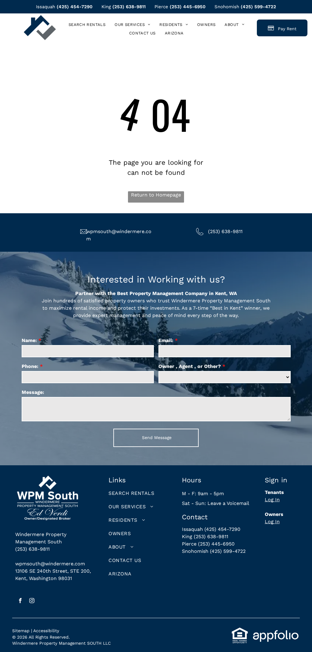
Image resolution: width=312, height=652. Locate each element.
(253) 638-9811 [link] (129, 6)
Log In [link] (272, 500)
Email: (165, 340)
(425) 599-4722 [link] (258, 6)
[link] (174, 33)
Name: (29, 340)
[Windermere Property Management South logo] (39, 18)
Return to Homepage (156, 195)
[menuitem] (87, 24)
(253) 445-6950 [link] (188, 6)
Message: (33, 392)
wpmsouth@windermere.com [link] (50, 564)
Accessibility (46, 630)
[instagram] (32, 601)
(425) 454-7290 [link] (75, 6)
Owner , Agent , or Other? (189, 366)
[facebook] (20, 601)
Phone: (30, 366)
